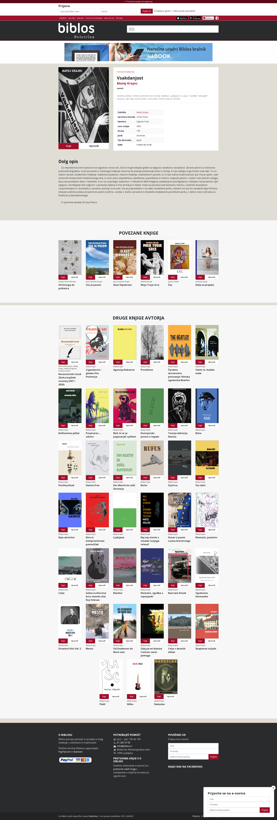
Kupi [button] (68, 146)
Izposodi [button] (94, 146)
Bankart (78, 751)
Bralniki (80, 18)
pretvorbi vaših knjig (124, 769)
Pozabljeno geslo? (162, 11)
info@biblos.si (124, 746)
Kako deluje (109, 18)
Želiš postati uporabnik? (184, 11)
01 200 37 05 (123, 742)
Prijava (213, 756)
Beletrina (93, 816)
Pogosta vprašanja (94, 18)
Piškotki (196, 816)
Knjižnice (63, 18)
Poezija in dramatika (125, 72)
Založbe (71, 18)
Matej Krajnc (127, 83)
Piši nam (119, 18)
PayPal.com (64, 751)
